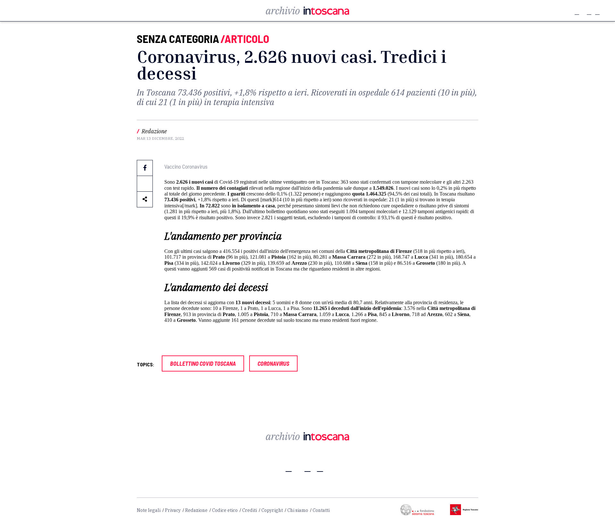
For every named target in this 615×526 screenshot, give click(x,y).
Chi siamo (297, 510)
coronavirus (273, 363)
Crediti (249, 510)
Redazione (196, 510)
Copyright (272, 510)
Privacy (173, 510)
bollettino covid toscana (203, 363)
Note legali (148, 510)
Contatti (321, 510)
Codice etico (225, 510)
